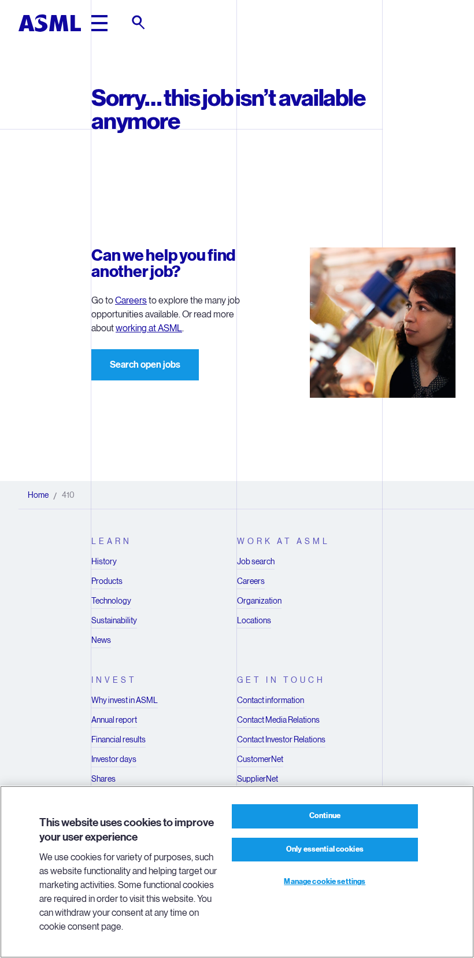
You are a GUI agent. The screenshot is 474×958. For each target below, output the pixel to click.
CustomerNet (260, 759)
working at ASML (149, 328)
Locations (254, 620)
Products (107, 581)
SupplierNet (257, 778)
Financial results (118, 739)
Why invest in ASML (124, 700)
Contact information (270, 700)
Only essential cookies (325, 849)
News (101, 640)
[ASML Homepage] (49, 23)
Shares (103, 778)
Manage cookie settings (324, 881)
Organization (259, 600)
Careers (131, 300)
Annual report (114, 719)
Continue (324, 815)
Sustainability (114, 620)
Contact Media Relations (278, 719)
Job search (256, 561)
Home (38, 495)
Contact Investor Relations (281, 739)
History (104, 561)
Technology (111, 600)
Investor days (113, 759)
